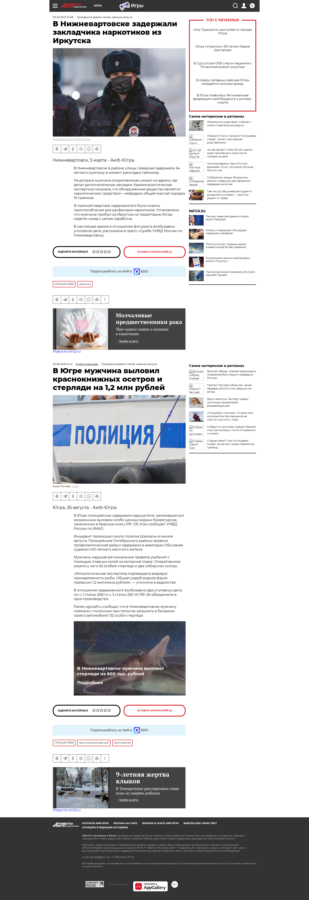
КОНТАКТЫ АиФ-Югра (95, 823)
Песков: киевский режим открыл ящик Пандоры (227, 218)
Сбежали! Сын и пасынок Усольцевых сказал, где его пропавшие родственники (231, 139)
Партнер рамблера (118, 884)
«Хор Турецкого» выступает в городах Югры (222, 31)
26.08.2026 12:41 (63, 364)
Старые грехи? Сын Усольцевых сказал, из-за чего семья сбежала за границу (230, 444)
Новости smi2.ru (67, 351)
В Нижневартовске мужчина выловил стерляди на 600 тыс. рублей (120, 671)
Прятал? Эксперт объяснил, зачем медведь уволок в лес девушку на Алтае (229, 388)
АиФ (75, 486)
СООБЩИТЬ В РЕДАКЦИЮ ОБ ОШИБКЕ (105, 827)
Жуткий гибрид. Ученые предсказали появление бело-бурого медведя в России (231, 375)
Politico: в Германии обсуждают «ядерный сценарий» (226, 232)
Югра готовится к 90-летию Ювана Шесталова (223, 48)
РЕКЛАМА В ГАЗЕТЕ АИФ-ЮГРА (160, 823)
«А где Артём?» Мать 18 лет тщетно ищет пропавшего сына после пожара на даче (230, 153)
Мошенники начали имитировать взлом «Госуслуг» (228, 260)
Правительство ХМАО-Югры (71, 139)
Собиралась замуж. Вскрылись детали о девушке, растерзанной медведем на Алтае (228, 181)
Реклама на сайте (125, 823)
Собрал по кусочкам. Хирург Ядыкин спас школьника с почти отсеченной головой (231, 430)
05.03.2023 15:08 (63, 17)
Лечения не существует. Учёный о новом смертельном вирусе (229, 123)
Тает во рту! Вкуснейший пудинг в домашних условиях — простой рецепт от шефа (229, 195)
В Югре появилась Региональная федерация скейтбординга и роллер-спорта (222, 99)
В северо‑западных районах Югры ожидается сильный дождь (222, 82)
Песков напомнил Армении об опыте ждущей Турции (230, 273)
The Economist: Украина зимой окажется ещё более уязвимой (226, 246)
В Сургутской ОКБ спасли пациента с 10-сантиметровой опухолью (223, 65)
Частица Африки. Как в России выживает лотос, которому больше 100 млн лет (230, 167)
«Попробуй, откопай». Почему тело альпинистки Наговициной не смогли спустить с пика (230, 416)
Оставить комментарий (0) (154, 252)
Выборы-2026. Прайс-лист (200, 823)
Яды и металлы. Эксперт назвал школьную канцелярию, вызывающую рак (227, 402)
